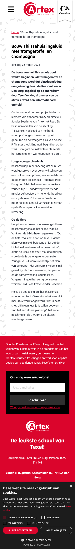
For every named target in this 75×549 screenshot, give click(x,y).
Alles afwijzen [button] (56, 530)
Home (15, 32)
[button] (37, 540)
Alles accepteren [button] (20, 530)
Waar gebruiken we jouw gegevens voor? (35, 407)
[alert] (37, 515)
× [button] (70, 486)
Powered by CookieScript (37, 544)
